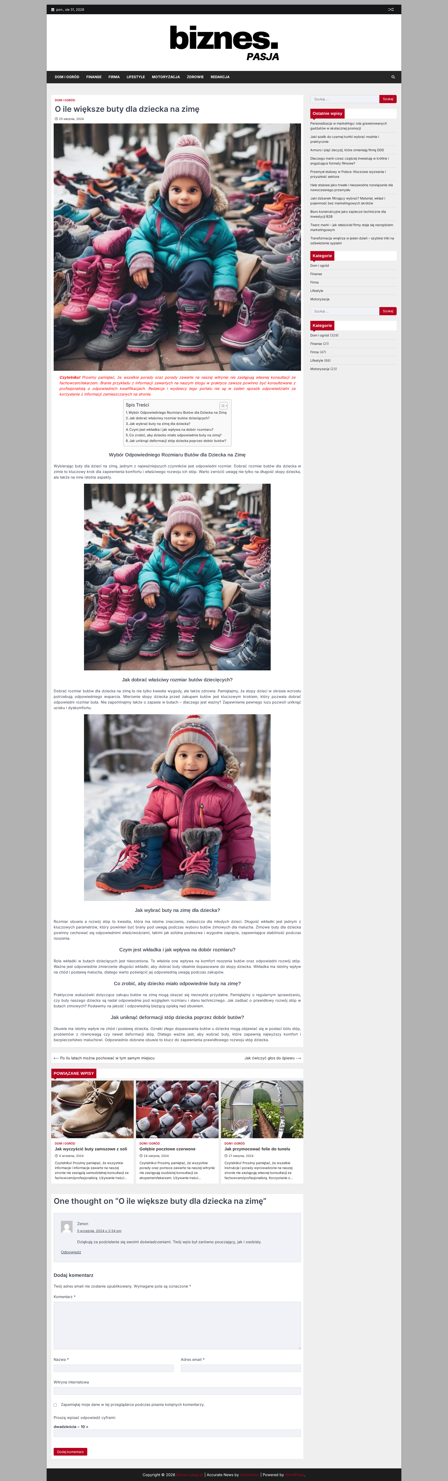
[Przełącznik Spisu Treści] (221, 406)
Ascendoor (249, 1474)
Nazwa (61, 1359)
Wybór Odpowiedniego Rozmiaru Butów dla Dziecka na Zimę (178, 412)
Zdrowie (195, 77)
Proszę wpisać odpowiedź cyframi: (85, 1417)
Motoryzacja (166, 77)
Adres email (193, 1359)
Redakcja (220, 77)
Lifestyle (136, 77)
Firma (114, 77)
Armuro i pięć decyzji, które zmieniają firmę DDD (347, 150)
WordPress (294, 1474)
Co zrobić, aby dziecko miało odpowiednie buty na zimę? (175, 435)
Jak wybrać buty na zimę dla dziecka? (159, 424)
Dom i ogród (67, 77)
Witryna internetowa (71, 1382)
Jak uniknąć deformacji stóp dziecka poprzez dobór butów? (177, 441)
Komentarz (65, 1296)
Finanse (94, 77)
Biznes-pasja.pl (189, 1474)
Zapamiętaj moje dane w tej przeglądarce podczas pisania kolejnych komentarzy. (133, 1404)
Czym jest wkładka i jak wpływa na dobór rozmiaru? (171, 429)
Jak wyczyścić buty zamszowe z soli (91, 1149)
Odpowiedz (71, 1252)
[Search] (393, 77)
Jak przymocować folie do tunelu (257, 1149)
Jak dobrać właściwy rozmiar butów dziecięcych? (169, 418)
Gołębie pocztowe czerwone (168, 1149)
